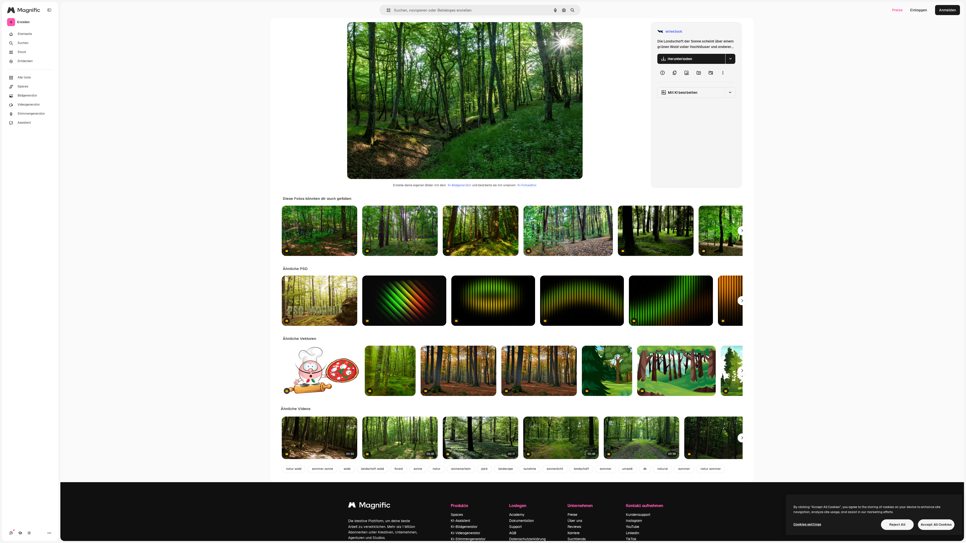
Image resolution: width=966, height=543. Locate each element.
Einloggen (918, 10)
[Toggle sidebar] (49, 10)
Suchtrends (577, 539)
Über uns (575, 520)
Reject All (897, 524)
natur (436, 469)
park (484, 469)
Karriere (574, 533)
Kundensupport (638, 514)
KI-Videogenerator (465, 533)
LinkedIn (632, 533)
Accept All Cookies (936, 524)
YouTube (632, 526)
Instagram (634, 520)
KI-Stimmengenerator (468, 539)
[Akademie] (20, 533)
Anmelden (947, 10)
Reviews (574, 526)
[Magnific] (369, 506)
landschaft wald (372, 469)
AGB (512, 533)
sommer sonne (322, 469)
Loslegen (517, 505)
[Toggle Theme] (29, 533)
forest (398, 469)
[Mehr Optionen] (723, 73)
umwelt (627, 469)
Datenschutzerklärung (527, 539)
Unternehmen (580, 505)
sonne (418, 469)
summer (684, 469)
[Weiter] (742, 231)
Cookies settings (807, 524)
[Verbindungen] (11, 533)
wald (347, 469)
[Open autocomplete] (386, 10)
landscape (505, 469)
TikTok (631, 539)
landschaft (581, 469)
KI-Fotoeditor (526, 185)
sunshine (530, 469)
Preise (897, 10)
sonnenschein (461, 469)
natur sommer (711, 469)
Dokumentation (521, 520)
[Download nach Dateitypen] (730, 59)
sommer (606, 469)
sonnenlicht (555, 469)
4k (645, 469)
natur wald (293, 469)
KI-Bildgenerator (459, 185)
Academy (517, 514)
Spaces (457, 514)
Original (379, 31)
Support (515, 526)
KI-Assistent (460, 520)
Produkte (459, 505)
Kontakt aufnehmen (644, 505)
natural (662, 469)
